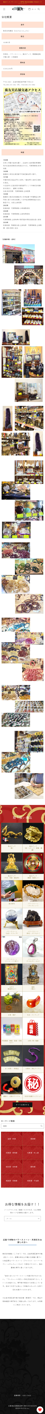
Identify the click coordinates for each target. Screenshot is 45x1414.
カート (33, 9)
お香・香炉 (12, 1015)
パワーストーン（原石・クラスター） (33, 932)
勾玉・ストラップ (33, 1015)
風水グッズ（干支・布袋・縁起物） (11, 877)
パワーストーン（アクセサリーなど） (33, 960)
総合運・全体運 (11, 1167)
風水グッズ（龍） (12, 847)
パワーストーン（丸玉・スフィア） (12, 932)
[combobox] (22, 1126)
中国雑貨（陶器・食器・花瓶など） (12, 1042)
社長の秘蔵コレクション (33, 1096)
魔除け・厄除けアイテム (11, 1096)
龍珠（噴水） (33, 988)
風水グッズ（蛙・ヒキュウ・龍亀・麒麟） (33, 848)
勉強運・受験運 (11, 1181)
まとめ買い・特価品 (12, 1068)
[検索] (41, 1126)
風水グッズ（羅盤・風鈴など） (33, 877)
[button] (4, 9)
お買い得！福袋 (33, 1041)
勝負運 (33, 1167)
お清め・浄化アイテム (33, 1068)
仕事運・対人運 (33, 1153)
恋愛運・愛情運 (11, 1153)
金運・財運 (12, 1139)
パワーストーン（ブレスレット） (33, 905)
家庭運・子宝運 (33, 1181)
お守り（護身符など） (11, 988)
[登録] (38, 1218)
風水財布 (12, 904)
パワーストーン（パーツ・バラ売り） (11, 960)
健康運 (33, 1139)
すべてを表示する (22, 1105)
